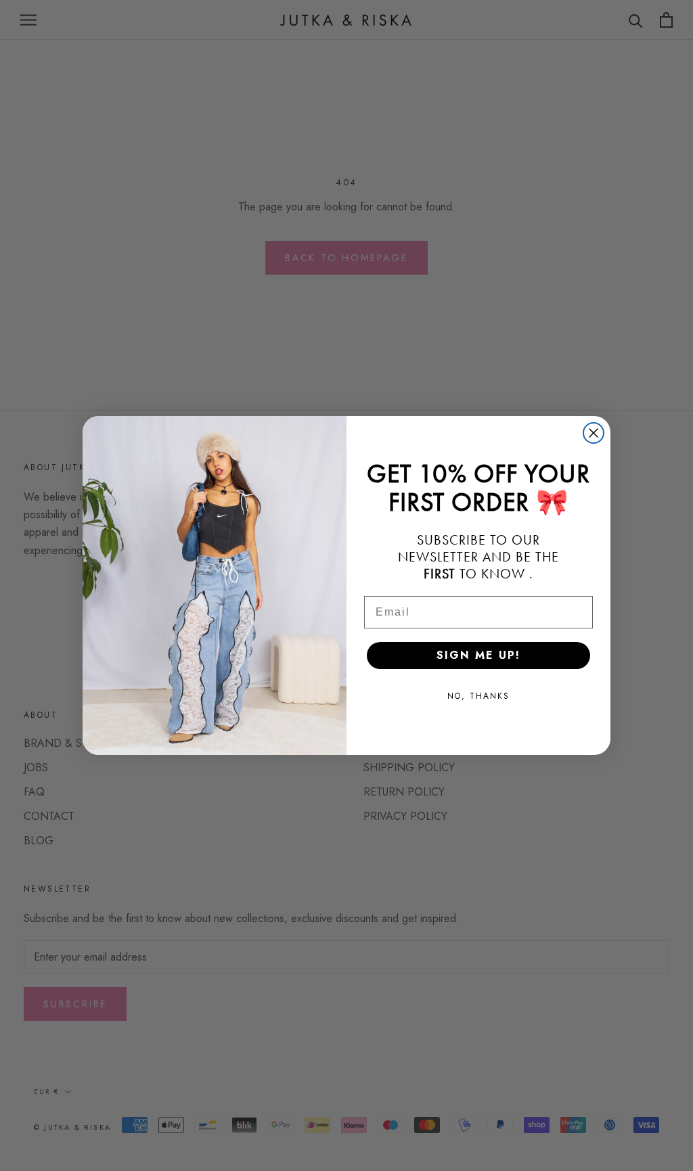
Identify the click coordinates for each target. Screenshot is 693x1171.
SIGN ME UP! (478, 655)
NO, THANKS (478, 696)
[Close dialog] (593, 433)
